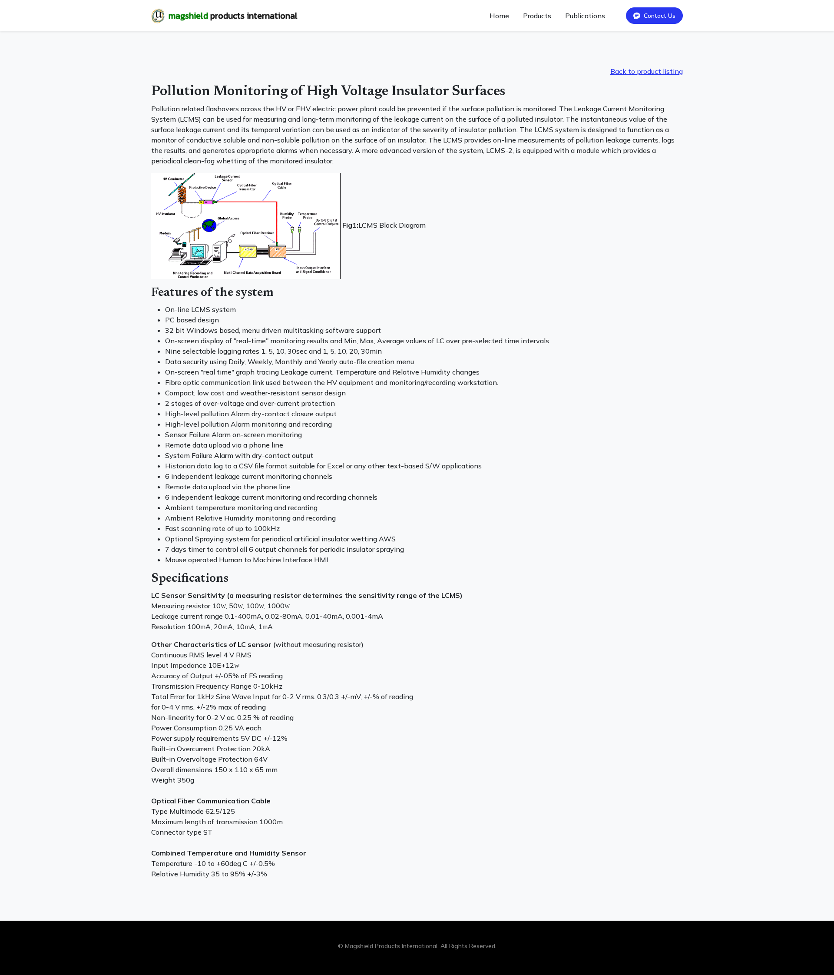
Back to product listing (646, 71)
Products (537, 15)
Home (499, 15)
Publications (585, 15)
